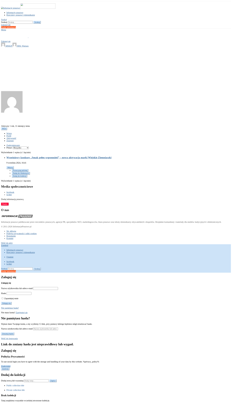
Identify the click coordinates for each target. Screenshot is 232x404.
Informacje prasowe (14, 12)
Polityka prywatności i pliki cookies (21, 233)
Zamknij (4, 245)
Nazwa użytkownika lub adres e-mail (17, 288)
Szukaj (37, 22)
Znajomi (10, 141)
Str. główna (11, 231)
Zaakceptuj (5, 366)
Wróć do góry (7, 243)
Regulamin (11, 236)
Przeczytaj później (20, 170)
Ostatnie (9, 257)
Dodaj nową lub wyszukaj (12, 381)
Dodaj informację (8, 27)
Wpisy (9, 133)
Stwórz (5, 204)
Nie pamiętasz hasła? (10, 308)
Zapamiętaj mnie (11, 298)
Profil (8, 136)
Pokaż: (9, 148)
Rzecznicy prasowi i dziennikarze (20, 15)
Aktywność (11, 138)
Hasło (3, 293)
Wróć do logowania (9, 338)
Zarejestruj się (22, 312)
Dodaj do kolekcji (19, 176)
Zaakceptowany (13, 145)
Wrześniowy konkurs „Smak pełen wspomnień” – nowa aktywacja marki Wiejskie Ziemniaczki (58, 157)
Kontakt (9, 238)
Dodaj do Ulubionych (21, 173)
